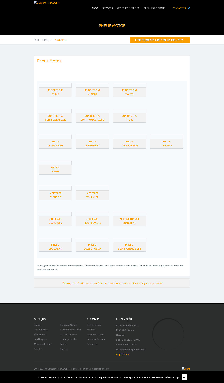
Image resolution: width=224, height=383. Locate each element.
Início (36, 39)
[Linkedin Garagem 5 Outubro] (86, 8)
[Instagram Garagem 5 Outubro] (80, 8)
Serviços (46, 39)
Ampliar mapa (122, 354)
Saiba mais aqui (171, 377)
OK (184, 377)
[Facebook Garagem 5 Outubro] (74, 8)
